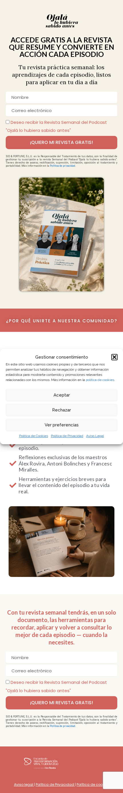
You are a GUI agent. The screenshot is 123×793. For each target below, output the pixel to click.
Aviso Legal (95, 436)
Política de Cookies (33, 436)
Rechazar (61, 410)
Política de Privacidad (67, 436)
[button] (114, 357)
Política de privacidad (62, 165)
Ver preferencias (62, 425)
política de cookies (100, 380)
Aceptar (61, 395)
